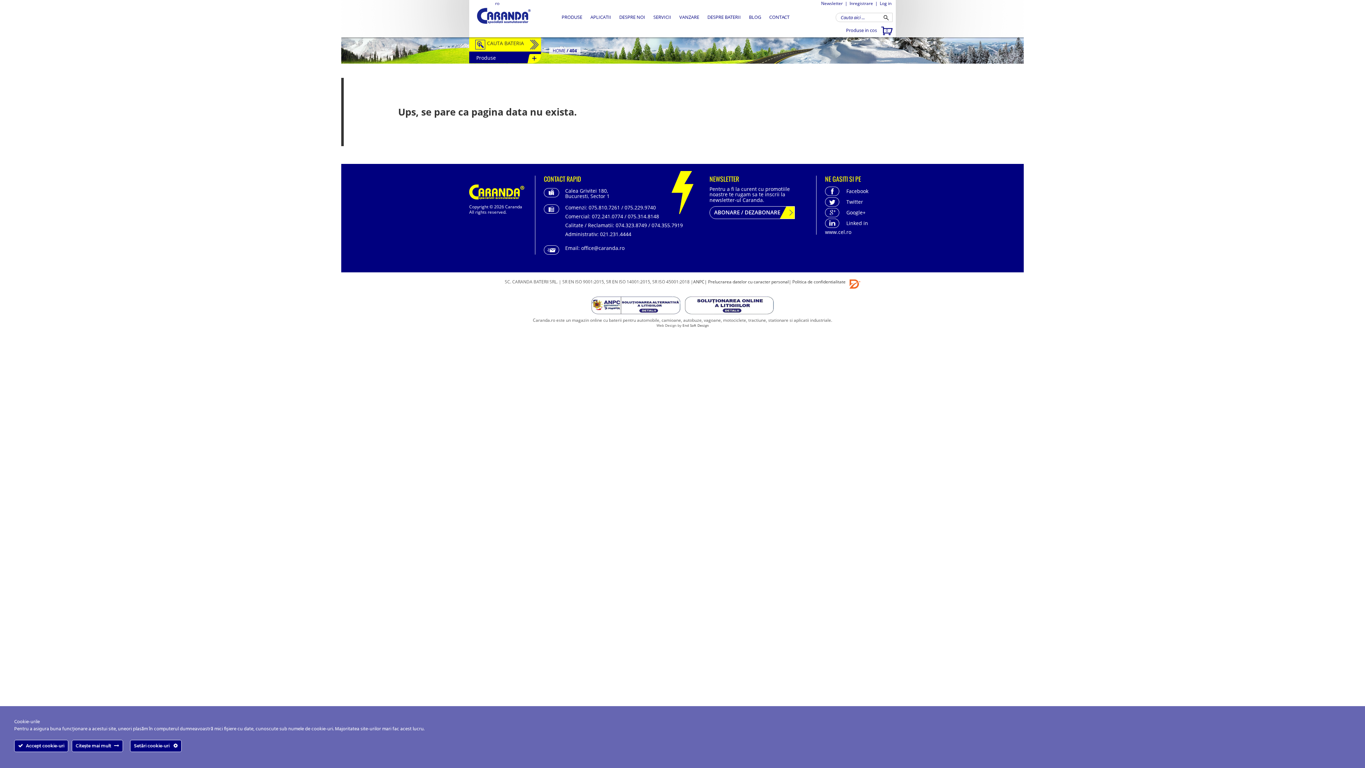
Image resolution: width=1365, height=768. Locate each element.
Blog (755, 17)
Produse (572, 17)
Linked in (857, 223)
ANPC (699, 282)
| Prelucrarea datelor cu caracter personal (747, 282)
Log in (886, 3)
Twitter (854, 201)
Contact (779, 17)
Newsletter (832, 3)
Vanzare (689, 17)
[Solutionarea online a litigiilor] (729, 307)
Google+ (856, 212)
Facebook (857, 191)
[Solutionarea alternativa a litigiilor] (636, 307)
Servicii (662, 17)
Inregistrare (861, 3)
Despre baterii (724, 17)
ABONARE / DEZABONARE (747, 212)
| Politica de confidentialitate (817, 282)
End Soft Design (695, 325)
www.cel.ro (838, 232)
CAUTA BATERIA (505, 43)
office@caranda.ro (603, 248)
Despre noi (632, 17)
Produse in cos (867, 30)
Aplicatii (600, 17)
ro (497, 3)
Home (559, 51)
